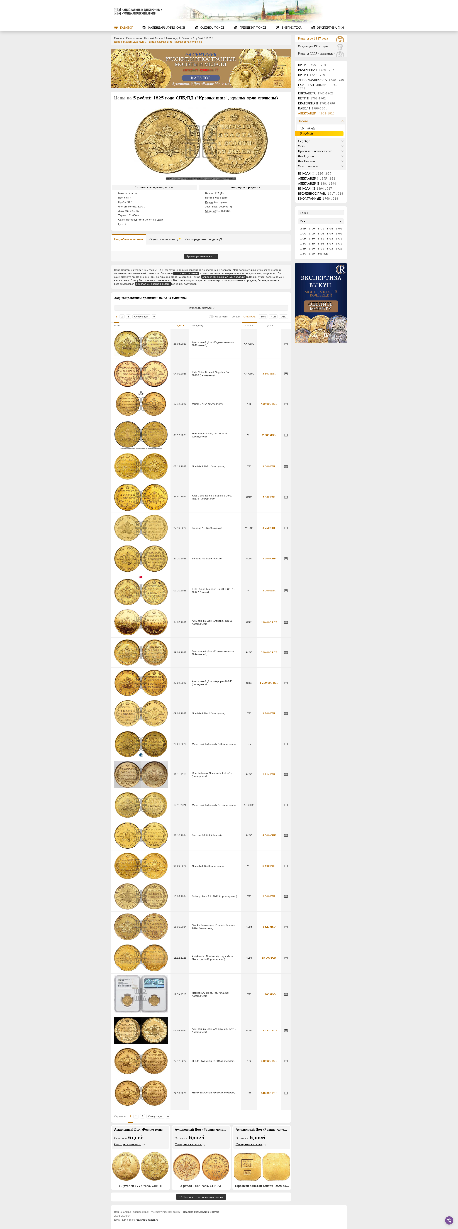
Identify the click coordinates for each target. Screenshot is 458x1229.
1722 (330, 248)
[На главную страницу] (137, 11)
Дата (179, 325)
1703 (339, 228)
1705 (311, 233)
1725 (311, 253)
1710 (311, 238)
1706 (321, 233)
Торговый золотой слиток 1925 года (262, 1186)
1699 (302, 228)
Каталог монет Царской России (144, 38)
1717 (330, 243)
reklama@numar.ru (147, 1219)
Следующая (141, 316)
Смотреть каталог (127, 1144)
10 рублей (307, 128)
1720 (311, 248)
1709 (302, 238)
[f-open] (449, 1220)
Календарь (166, 27)
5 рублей (198, 38)
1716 (321, 243)
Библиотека (291, 27)
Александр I (173, 38)
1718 (339, 243)
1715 (311, 243)
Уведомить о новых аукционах (203, 1196)
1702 (330, 228)
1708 (339, 233)
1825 (208, 38)
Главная (119, 38)
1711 (321, 238)
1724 (302, 253)
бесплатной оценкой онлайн (153, 283)
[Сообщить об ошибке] (285, 343)
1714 (302, 243)
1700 (311, 228)
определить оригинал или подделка (223, 276)
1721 (321, 248)
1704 (302, 233)
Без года (323, 253)
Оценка (211, 27)
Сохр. (248, 325)
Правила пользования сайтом (201, 1211)
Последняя (155, 316)
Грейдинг (252, 27)
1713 (339, 238)
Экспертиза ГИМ (330, 27)
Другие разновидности (201, 256)
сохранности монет (186, 273)
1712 (330, 238)
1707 (330, 233)
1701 (321, 228)
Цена (268, 325)
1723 (339, 248)
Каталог (126, 27)
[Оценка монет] (321, 303)
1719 (302, 248)
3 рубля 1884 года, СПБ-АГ (201, 1186)
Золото (186, 38)
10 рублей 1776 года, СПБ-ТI (140, 1186)
